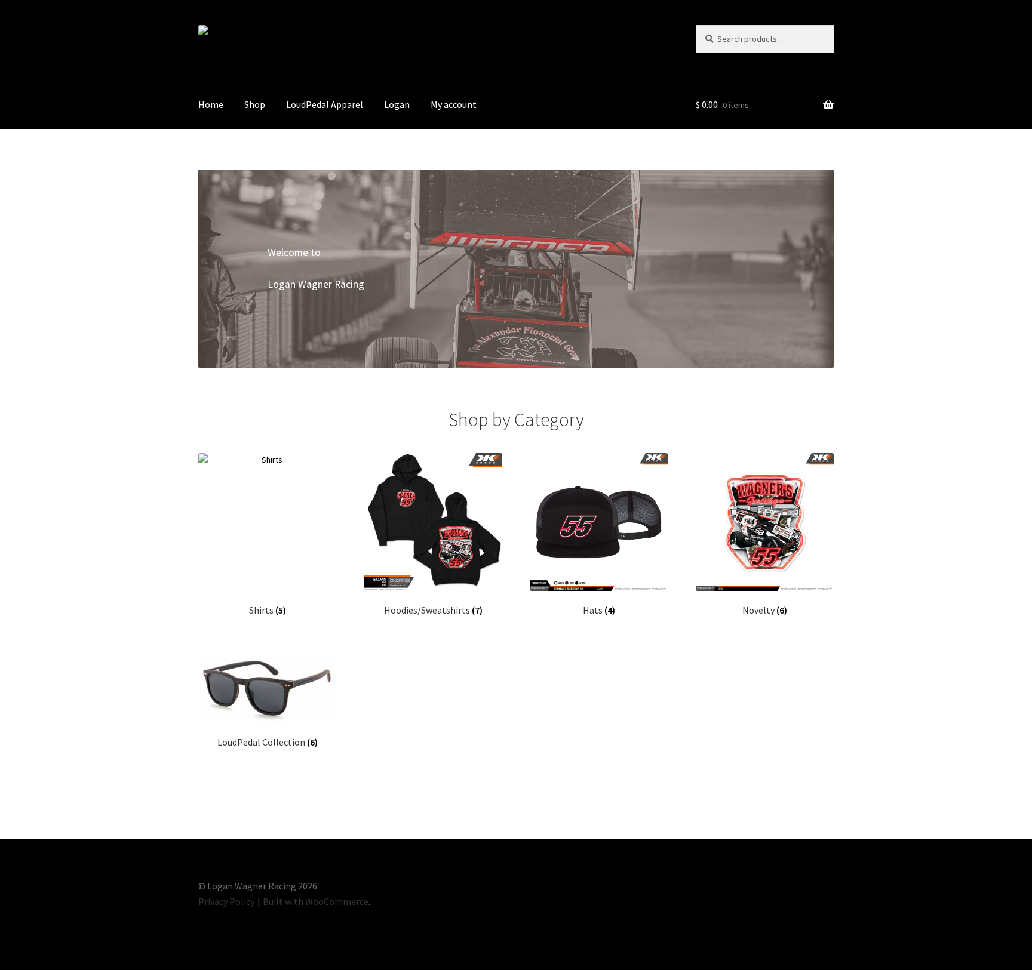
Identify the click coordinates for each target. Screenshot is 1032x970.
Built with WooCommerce (315, 901)
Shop (254, 104)
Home (210, 104)
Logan (397, 104)
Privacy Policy (226, 901)
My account (454, 104)
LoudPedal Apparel (324, 104)
